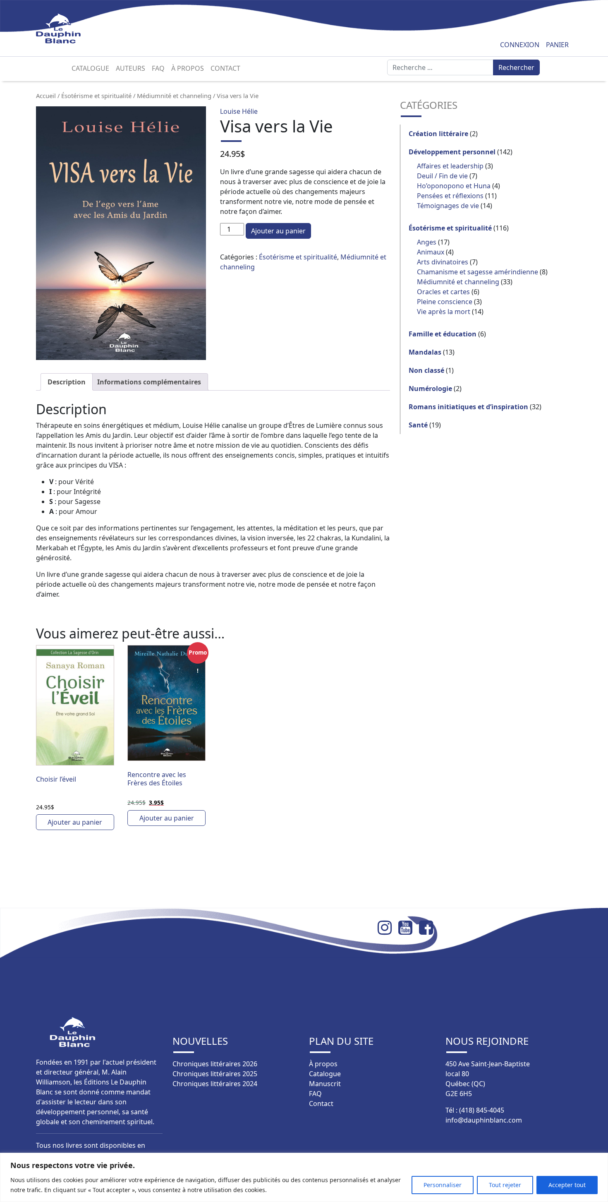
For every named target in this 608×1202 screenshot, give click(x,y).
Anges (426, 242)
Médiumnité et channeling (174, 95)
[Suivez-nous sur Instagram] (388, 927)
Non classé (426, 370)
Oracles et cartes (443, 291)
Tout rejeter (505, 1185)
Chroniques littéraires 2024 (214, 1083)
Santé (418, 424)
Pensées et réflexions (450, 195)
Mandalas (425, 352)
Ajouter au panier (278, 230)
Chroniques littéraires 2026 (214, 1063)
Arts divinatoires (442, 261)
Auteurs (130, 68)
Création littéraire (438, 133)
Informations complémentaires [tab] (149, 381)
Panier (557, 44)
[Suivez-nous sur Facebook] (429, 927)
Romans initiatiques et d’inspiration (468, 406)
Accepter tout (567, 1185)
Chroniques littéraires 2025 (214, 1073)
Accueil (46, 95)
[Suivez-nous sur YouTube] (408, 927)
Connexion (519, 44)
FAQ (158, 68)
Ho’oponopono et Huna (454, 185)
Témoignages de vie (448, 205)
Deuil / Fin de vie (442, 175)
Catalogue (90, 68)
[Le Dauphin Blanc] (68, 28)
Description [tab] (67, 381)
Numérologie (430, 388)
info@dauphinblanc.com (483, 1120)
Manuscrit (325, 1083)
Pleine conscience (444, 301)
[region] (304, 1177)
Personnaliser (443, 1185)
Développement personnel (452, 151)
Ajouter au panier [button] (75, 822)
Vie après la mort (443, 311)
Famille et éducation (442, 333)
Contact (225, 68)
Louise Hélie (239, 111)
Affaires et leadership (450, 165)
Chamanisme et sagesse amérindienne (477, 271)
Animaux (430, 252)
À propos (187, 68)
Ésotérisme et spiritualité (96, 95)
